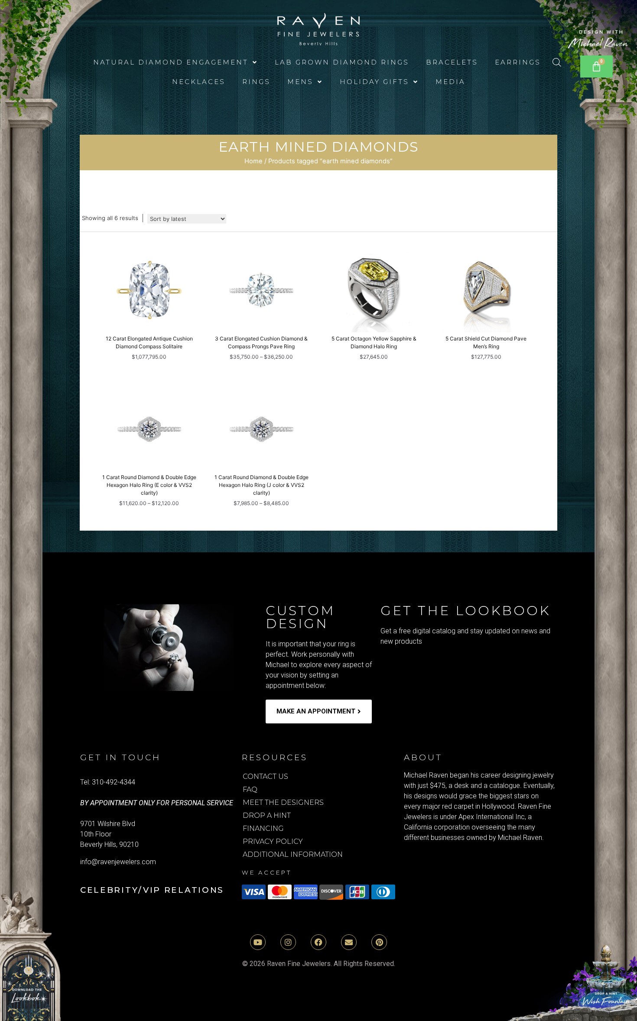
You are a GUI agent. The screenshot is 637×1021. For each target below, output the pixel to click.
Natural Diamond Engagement (170, 62)
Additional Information (293, 854)
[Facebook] (318, 942)
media (450, 82)
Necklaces (198, 82)
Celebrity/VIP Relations (152, 890)
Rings (256, 82)
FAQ (250, 789)
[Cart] (596, 66)
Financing (263, 828)
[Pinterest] (379, 942)
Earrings (518, 62)
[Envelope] (349, 942)
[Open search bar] (556, 62)
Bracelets (452, 62)
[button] (175, 62)
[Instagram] (288, 942)
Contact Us (265, 776)
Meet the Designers (283, 802)
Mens (300, 82)
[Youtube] (258, 942)
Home (253, 161)
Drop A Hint (267, 815)
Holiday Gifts (374, 82)
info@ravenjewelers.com (118, 862)
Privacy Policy (273, 841)
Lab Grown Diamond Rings (342, 62)
